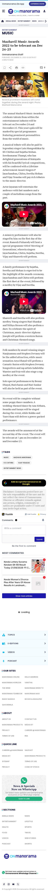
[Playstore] (10, 864)
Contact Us (30, 719)
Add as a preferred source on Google (26, 482)
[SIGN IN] (44, 11)
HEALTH (5, 827)
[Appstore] (29, 864)
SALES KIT (29, 750)
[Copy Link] (22, 67)
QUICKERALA (7, 704)
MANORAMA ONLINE (10, 677)
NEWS (34, 21)
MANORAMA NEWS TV (34, 688)
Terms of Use (8, 736)
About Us (6, 719)
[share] (10, 67)
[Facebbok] (4, 884)
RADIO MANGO (8, 699)
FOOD (4, 832)
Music (8, 33)
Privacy (6, 730)
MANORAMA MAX (32, 693)
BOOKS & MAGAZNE (33, 699)
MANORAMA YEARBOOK (12, 693)
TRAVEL (28, 832)
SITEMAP (5, 761)
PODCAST (6, 843)
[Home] (2, 21)
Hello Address (31, 677)
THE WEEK (6, 688)
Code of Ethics (32, 767)
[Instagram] (9, 884)
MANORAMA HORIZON (11, 682)
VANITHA (28, 682)
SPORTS (28, 827)
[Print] (16, 67)
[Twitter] (18, 884)
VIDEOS (5, 838)
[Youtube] (13, 884)
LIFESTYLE (29, 821)
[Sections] (4, 11)
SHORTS (28, 843)
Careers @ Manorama (35, 730)
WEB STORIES (30, 838)
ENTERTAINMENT (24, 21)
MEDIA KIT (29, 724)
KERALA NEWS (11, 21)
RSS (26, 736)
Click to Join (24, 799)
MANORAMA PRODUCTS (12, 724)
